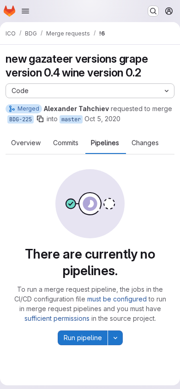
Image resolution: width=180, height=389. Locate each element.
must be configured (117, 299)
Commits (65, 143)
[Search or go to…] (153, 11)
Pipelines (105, 143)
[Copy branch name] (40, 118)
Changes (145, 143)
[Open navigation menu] (25, 11)
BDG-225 (20, 119)
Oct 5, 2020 (102, 119)
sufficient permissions (57, 318)
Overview (26, 143)
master (71, 119)
